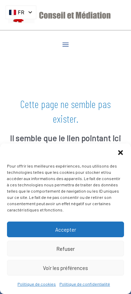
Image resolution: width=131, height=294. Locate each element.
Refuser (65, 249)
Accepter (65, 229)
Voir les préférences (65, 268)
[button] (120, 152)
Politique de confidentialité (84, 283)
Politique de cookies (36, 283)
